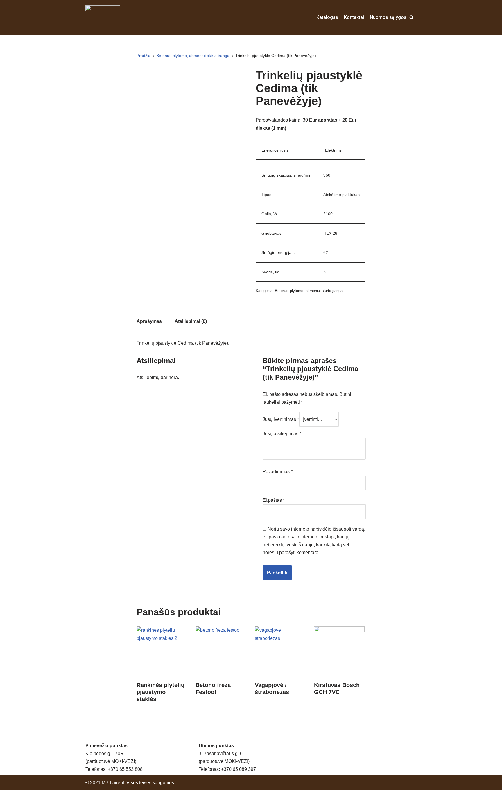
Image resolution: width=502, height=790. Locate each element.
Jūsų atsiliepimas (282, 433)
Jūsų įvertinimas (281, 419)
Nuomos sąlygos (388, 17)
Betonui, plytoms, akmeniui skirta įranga (193, 55)
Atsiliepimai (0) (191, 321)
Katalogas (327, 17)
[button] (411, 17)
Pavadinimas (278, 471)
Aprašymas (149, 321)
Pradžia (143, 55)
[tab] (149, 321)
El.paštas (274, 500)
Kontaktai (354, 17)
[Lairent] (102, 17)
